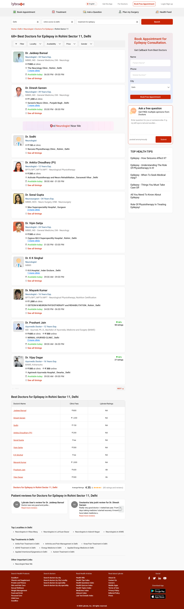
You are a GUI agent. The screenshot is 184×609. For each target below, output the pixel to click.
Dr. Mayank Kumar (36, 290)
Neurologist (28, 29)
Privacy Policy (113, 590)
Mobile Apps (113, 585)
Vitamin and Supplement (20, 580)
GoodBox (14, 601)
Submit (163, 139)
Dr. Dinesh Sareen (36, 87)
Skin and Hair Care (18, 585)
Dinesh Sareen (19, 418)
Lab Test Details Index (84, 596)
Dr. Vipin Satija (34, 223)
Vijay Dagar (18, 477)
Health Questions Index (85, 583)
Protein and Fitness (18, 583)
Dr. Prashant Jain (35, 322)
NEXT (119, 388)
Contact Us (112, 580)
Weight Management (19, 590)
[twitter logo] (154, 579)
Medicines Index (82, 590)
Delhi (20, 29)
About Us (111, 578)
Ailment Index (81, 593)
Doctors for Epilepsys (44, 29)
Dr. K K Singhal (34, 258)
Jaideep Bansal (19, 410)
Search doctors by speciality (54, 583)
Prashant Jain (19, 470)
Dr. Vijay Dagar (34, 357)
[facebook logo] (149, 579)
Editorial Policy (114, 593)
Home (13, 29)
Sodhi (15, 425)
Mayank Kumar (19, 462)
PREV (17, 388)
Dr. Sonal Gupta (34, 194)
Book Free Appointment (144, 4)
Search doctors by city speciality (56, 585)
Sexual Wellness (17, 588)
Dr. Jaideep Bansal (36, 53)
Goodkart (14, 578)
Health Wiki (80, 578)
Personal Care (16, 596)
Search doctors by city (52, 578)
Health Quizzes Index (84, 585)
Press (110, 596)
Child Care (15, 598)
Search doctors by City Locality (55, 580)
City (132, 81)
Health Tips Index (83, 580)
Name (133, 57)
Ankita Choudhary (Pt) (22, 433)
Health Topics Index (83, 588)
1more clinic (33, 70)
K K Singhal (18, 455)
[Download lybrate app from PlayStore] (158, 593)
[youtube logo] (164, 579)
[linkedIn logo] (159, 579)
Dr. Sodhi (30, 136)
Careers (111, 583)
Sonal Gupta (18, 440)
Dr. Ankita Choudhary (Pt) (40, 162)
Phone (133, 69)
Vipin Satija (18, 447)
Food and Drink (17, 593)
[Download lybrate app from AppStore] (158, 598)
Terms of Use (113, 588)
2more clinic (33, 209)
